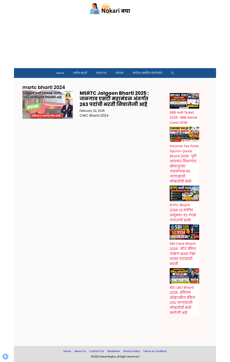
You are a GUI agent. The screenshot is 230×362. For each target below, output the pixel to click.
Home (60, 73)
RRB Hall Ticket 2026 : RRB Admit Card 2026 (183, 117)
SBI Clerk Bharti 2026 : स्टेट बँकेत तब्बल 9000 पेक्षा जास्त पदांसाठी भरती (183, 253)
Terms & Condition (155, 351)
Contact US (96, 351)
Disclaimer (113, 351)
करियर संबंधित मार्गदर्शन (147, 73)
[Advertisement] (115, 42)
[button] (172, 73)
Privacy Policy (131, 351)
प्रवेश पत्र (101, 73)
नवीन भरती (80, 73)
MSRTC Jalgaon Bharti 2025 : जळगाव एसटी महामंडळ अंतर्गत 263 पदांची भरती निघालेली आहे (114, 99)
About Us (80, 351)
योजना (120, 73)
